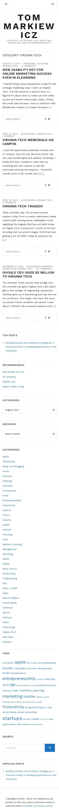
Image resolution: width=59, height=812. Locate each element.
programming (34, 707)
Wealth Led (8, 381)
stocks (26, 719)
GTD (5, 685)
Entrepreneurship (11, 500)
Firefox (6, 515)
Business (47, 266)
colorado (20, 668)
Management (9, 549)
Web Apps (8, 637)
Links (5, 539)
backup (33, 663)
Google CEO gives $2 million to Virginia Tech (28, 274)
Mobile (6, 563)
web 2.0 (44, 719)
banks (40, 663)
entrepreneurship (19, 678)
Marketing (29, 64)
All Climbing (8, 376)
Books (5, 471)
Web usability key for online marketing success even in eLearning (27, 73)
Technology (9, 269)
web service (23, 724)
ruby (49, 707)
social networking (27, 712)
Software (43, 64)
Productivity (9, 573)
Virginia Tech (10, 66)
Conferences (9, 490)
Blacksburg (28, 134)
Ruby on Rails (9, 588)
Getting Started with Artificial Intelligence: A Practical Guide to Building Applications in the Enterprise (31, 347)
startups (12, 718)
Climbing (7, 481)
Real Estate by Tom (13, 372)
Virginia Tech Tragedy (22, 206)
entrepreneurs (18, 673)
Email (5, 495)
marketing (12, 696)
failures (50, 679)
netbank (39, 697)
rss (45, 707)
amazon (9, 662)
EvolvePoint (8, 505)
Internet (6, 529)
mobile (29, 696)
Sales (5, 593)
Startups (7, 617)
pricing (38, 702)
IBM (12, 685)
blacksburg (50, 662)
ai (3, 662)
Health (6, 524)
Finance (6, 510)
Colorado (7, 485)
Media (5, 559)
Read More (12, 119)
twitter (35, 719)
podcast (26, 702)
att (28, 662)
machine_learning (31, 690)
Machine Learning (12, 544)
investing (34, 685)
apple (20, 662)
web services (36, 724)
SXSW (5, 622)
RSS (4, 583)
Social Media (9, 602)
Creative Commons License (38, 806)
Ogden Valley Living (13, 386)
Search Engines (10, 598)
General (6, 520)
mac (15, 690)
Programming (9, 578)
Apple (5, 456)
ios (41, 685)
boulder (7, 668)
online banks (16, 702)
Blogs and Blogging (13, 466)
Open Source (9, 568)
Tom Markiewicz (29, 26)
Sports (6, 612)
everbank (41, 679)
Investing (7, 534)
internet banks (22, 685)
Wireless (6, 641)
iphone (47, 685)
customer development (39, 668)
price (32, 702)
